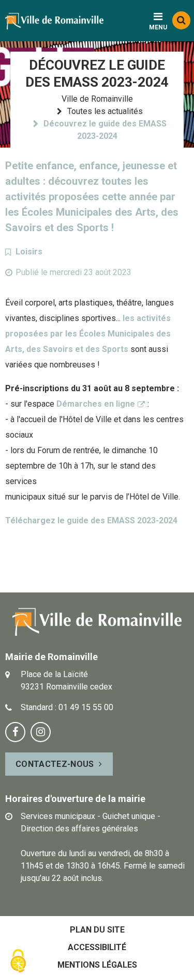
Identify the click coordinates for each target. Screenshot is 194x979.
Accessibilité (97, 947)
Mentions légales (97, 965)
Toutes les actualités (105, 111)
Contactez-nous (55, 764)
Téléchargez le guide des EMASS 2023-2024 (91, 520)
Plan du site (97, 930)
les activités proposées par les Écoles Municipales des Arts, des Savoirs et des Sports (88, 333)
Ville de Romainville (97, 99)
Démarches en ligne (95, 404)
